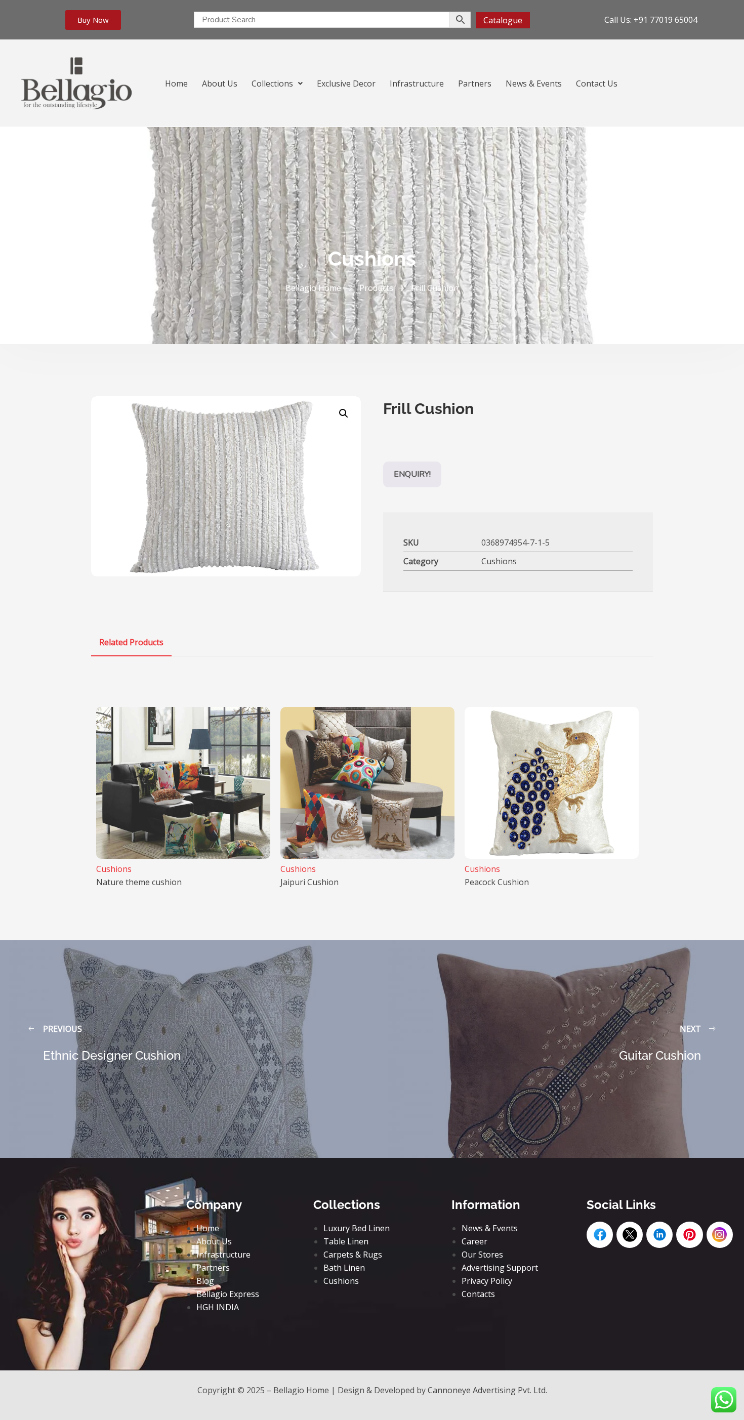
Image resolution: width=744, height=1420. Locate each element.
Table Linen (345, 1241)
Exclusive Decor (346, 83)
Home (176, 83)
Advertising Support (500, 1267)
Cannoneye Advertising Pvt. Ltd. (487, 1390)
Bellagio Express (227, 1294)
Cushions (499, 561)
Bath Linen (344, 1267)
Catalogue (502, 20)
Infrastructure (417, 83)
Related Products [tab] (131, 642)
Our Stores (482, 1254)
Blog (205, 1280)
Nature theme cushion (139, 882)
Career (474, 1241)
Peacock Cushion (497, 882)
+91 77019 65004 (665, 19)
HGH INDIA (217, 1307)
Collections (272, 83)
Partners (474, 83)
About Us (219, 83)
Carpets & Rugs (352, 1254)
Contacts (478, 1294)
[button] (277, 83)
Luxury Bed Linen (356, 1228)
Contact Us (596, 83)
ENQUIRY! (412, 474)
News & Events (534, 83)
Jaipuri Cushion (309, 882)
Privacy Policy (487, 1280)
